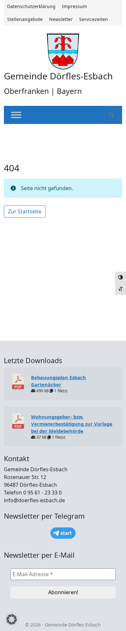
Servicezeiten (93, 19)
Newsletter (61, 19)
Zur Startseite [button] (24, 211)
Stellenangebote (25, 19)
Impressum (74, 6)
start (66, 533)
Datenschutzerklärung (31, 6)
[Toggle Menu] (16, 115)
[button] (11, 619)
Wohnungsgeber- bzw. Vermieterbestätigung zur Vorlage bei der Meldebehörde (71, 423)
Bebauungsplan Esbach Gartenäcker (58, 381)
